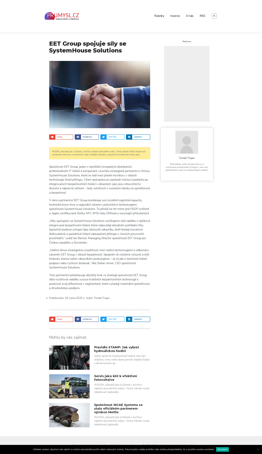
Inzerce (175, 16)
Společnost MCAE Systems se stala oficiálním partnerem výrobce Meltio (118, 408)
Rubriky (159, 16)
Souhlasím (222, 449)
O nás (190, 16)
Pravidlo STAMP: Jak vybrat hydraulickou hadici (116, 349)
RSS (202, 16)
